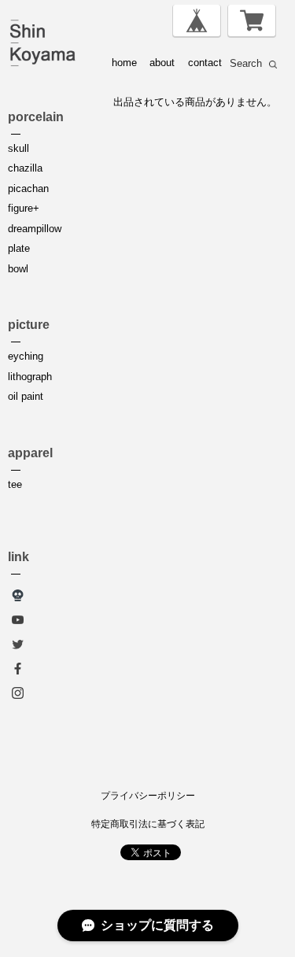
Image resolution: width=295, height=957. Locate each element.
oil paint (25, 396)
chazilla (25, 168)
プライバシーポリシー (148, 795)
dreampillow (34, 229)
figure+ (23, 208)
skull (18, 148)
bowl (18, 269)
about (162, 62)
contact (205, 62)
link (18, 556)
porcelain (36, 117)
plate (19, 248)
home (124, 62)
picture (29, 324)
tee (15, 484)
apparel (30, 453)
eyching (25, 356)
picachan (28, 188)
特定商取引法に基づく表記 (148, 824)
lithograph (30, 376)
